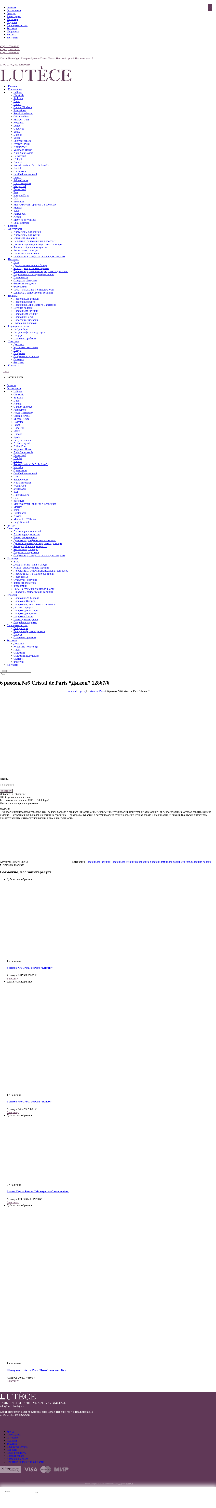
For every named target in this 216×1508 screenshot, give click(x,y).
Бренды (11, 13)
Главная (11, 7)
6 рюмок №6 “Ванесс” (29, 1101)
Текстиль (12, 28)
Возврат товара (15, 1455)
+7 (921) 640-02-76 (9, 52)
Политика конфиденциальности (25, 1461)
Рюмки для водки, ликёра (174, 861)
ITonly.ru (129, 1484)
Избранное (13, 31)
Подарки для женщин (98, 861)
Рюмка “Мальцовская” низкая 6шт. (38, 1191)
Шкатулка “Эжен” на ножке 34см (36, 1370)
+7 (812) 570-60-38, (10, 46)
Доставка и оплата (13, 864)
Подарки (12, 22)
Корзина (11, 34)
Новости (12, 1449)
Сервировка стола (17, 25)
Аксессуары (14, 16)
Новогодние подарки (147, 861)
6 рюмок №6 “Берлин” (30, 967)
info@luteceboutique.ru (12, 1406)
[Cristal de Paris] (50, 861)
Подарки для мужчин (123, 861)
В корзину (6, 791)
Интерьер (12, 19)
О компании (14, 10)
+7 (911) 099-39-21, (10, 49)
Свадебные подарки (200, 861)
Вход (3, 43)
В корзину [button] (13, 978)
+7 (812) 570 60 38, (10, 1403)
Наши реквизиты (16, 1452)
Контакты (12, 37)
